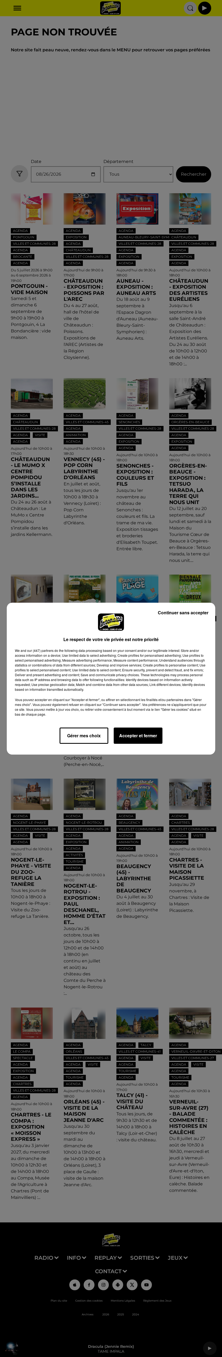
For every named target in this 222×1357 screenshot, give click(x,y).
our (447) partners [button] (40, 650)
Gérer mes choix (84, 735)
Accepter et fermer (138, 735)
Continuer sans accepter (183, 612)
